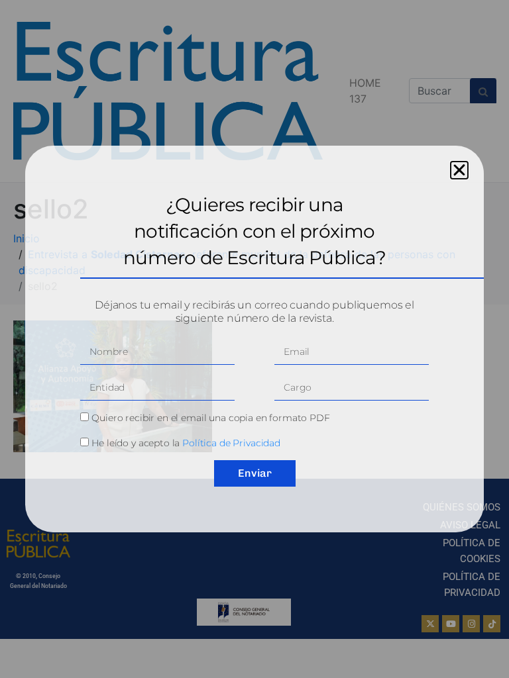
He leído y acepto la (185, 443)
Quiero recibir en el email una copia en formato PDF (210, 418)
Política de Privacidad (231, 443)
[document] (254, 339)
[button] (459, 170)
